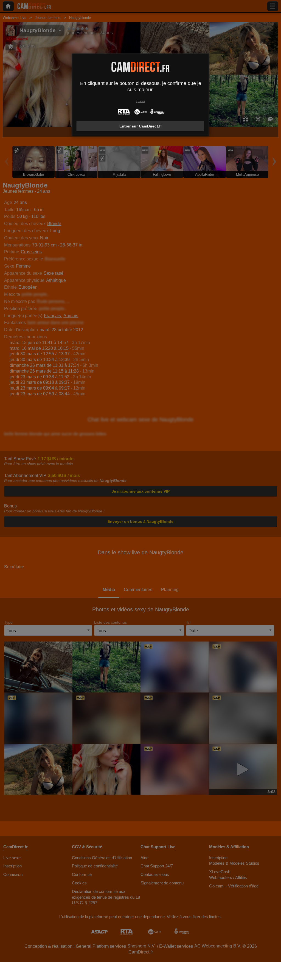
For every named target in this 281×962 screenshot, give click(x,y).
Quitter (140, 101)
